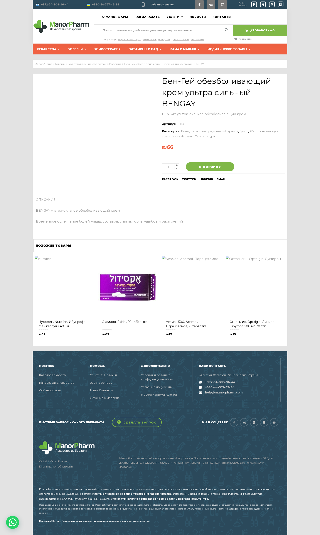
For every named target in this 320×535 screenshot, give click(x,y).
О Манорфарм (50, 390)
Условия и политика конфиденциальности (157, 377)
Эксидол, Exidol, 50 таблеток (124, 322)
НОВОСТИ (198, 17)
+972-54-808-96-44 (54, 4)
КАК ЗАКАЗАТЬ (147, 17)
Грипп (244, 131)
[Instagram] (222, 4)
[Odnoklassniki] (254, 422)
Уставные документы (156, 387)
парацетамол (181, 39)
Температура (205, 136)
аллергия (164, 39)
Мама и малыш (183, 49)
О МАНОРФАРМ (115, 17)
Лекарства (46, 49)
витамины (197, 39)
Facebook (170, 179)
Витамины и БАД (143, 49)
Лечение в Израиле (105, 398)
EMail (221, 179)
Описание (46, 200)
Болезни (75, 49)
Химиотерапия (107, 49)
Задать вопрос (101, 382)
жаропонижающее (129, 39)
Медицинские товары (227, 49)
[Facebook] (199, 4)
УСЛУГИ (173, 17)
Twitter (189, 179)
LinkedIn (206, 179)
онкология (149, 39)
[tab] (47, 200)
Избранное (245, 38)
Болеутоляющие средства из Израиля (209, 131)
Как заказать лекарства (56, 382)
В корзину (210, 167)
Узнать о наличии (103, 375)
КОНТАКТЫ (221, 17)
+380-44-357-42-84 (105, 4)
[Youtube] (264, 422)
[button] (137, 422)
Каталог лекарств (52, 375)
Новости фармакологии (159, 394)
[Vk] (211, 4)
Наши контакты (101, 390)
